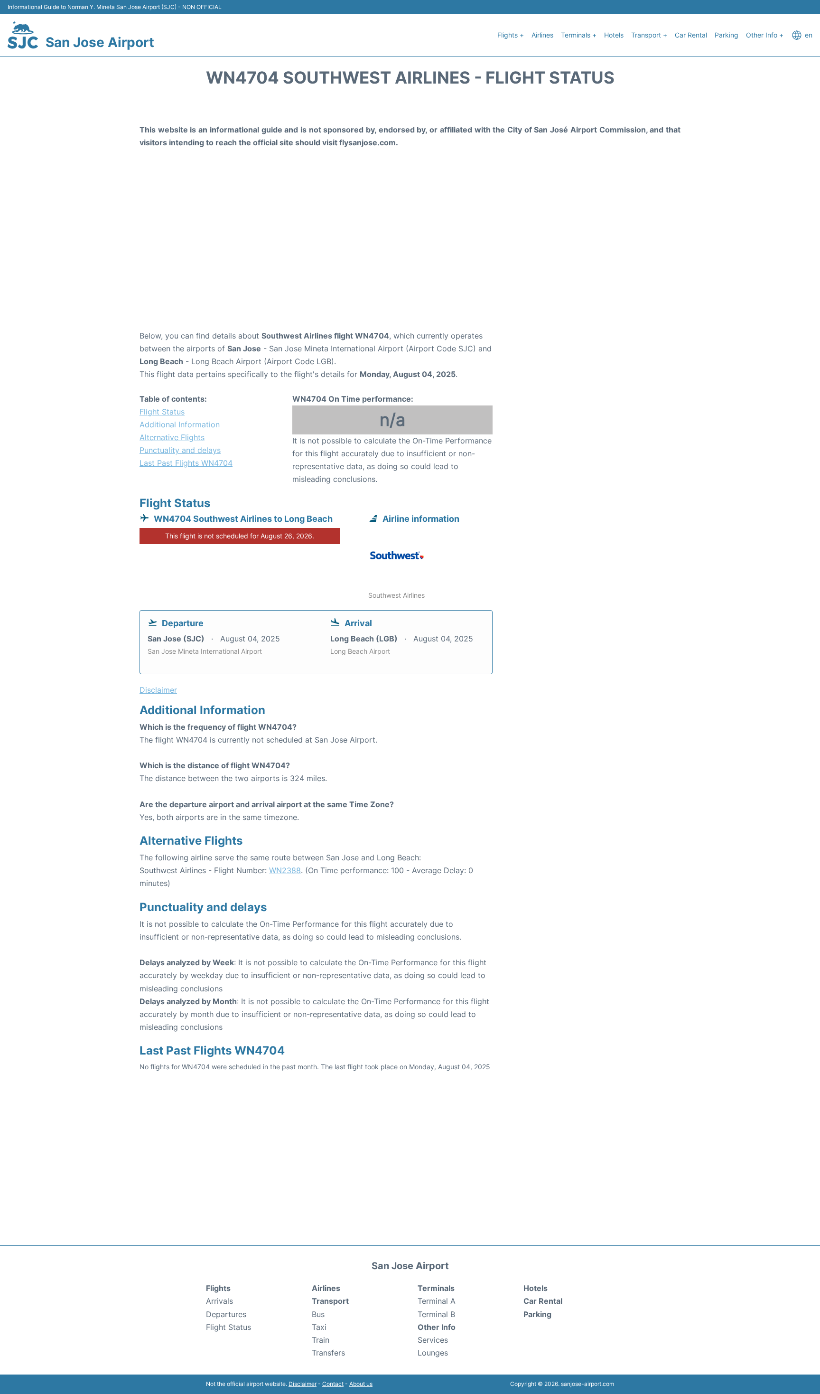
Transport (330, 1301)
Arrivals (219, 1301)
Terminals (436, 1288)
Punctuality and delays (180, 450)
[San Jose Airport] (23, 35)
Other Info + (764, 35)
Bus (318, 1314)
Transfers (328, 1352)
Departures (226, 1314)
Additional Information (180, 424)
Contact (333, 1383)
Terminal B (436, 1314)
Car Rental (691, 35)
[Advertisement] (410, 253)
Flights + (510, 35)
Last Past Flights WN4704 (186, 463)
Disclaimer (303, 1383)
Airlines (542, 35)
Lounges (433, 1352)
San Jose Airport (100, 42)
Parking (726, 35)
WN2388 (285, 870)
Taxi (319, 1327)
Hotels (614, 35)
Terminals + (578, 35)
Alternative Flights (172, 437)
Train (320, 1340)
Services (433, 1340)
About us (361, 1383)
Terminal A (437, 1301)
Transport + (649, 35)
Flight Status (162, 411)
